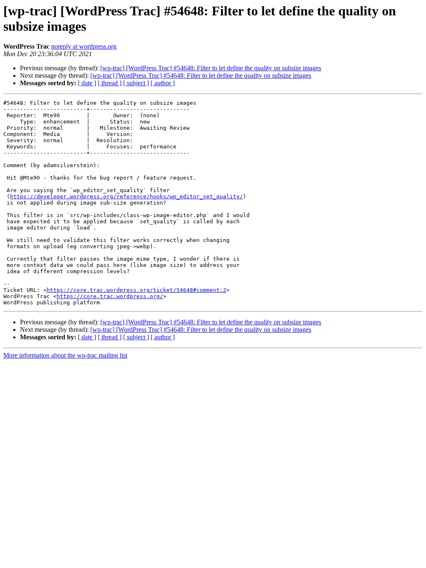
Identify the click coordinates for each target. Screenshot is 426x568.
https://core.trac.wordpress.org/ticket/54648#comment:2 (136, 290)
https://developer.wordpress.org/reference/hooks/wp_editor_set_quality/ (126, 196)
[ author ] (163, 82)
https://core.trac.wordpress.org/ (110, 296)
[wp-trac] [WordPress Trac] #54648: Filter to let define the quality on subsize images (210, 68)
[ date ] (87, 82)
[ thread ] (109, 82)
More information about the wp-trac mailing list (65, 355)
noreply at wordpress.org (83, 46)
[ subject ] (136, 82)
